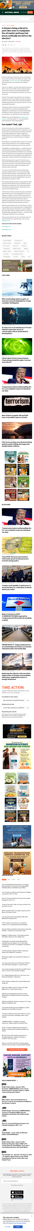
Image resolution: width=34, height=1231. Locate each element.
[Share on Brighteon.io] (6, 45)
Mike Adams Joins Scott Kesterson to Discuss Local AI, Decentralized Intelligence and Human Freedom (17, 1101)
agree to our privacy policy (17, 1223)
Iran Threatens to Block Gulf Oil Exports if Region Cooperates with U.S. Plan (16, 893)
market (11, 50)
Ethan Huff (11, 41)
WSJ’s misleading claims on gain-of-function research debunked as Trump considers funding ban (16, 301)
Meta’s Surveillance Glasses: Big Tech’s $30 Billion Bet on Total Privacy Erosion (14, 988)
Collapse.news (6, 220)
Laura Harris (12, 384)
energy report (23, 48)
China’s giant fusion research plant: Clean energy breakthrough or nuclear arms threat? (16, 360)
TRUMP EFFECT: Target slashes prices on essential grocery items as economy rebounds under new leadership (16, 647)
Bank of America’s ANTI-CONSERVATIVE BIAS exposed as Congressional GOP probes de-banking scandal (16, 617)
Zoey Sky (11, 413)
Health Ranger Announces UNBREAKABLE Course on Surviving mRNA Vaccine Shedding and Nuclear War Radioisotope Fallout (16, 1113)
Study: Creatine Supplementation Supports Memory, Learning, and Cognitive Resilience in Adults (15, 1029)
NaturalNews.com (7, 229)
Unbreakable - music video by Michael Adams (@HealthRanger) (14, 1133)
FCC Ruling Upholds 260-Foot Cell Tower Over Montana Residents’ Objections (15, 976)
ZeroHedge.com (6, 226)
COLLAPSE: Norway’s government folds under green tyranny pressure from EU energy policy (15, 559)
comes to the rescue (15, 80)
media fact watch (24, 50)
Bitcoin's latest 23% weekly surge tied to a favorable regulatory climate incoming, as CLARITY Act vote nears (14, 1036)
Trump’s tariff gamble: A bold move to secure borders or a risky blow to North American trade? (17, 587)
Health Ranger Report (9, 1080)
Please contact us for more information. (12, 717)
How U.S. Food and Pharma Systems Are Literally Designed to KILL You (15, 1124)
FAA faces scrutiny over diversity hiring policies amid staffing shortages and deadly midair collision (17, 444)
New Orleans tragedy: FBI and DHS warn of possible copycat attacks (15, 416)
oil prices (4, 52)
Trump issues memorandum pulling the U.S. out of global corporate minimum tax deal (16, 389)
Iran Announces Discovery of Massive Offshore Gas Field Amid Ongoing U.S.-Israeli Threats (16, 963)
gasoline (17, 49)
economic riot (16, 48)
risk (3, 53)
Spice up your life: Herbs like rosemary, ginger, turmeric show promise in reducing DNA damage (16, 1043)
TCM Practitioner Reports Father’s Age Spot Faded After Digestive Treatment (15, 951)
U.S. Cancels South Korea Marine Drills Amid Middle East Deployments (15, 917)
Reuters (26, 52)
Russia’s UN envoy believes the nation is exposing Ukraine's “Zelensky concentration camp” (16, 929)
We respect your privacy (17, 1185)
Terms (13, 1205)
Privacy (9, 1205)
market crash (16, 50)
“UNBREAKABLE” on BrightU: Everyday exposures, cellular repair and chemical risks (14, 1022)
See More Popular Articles (17, 1049)
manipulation (5, 50)
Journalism (27, 49)
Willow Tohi (11, 325)
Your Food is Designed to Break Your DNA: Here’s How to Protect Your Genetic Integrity (16, 969)
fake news (17, 243)
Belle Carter (11, 439)
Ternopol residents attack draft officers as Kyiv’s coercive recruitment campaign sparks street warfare (16, 1015)
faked (6, 49)
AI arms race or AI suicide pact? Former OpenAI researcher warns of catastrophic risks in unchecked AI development (16, 330)
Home (3, 25)
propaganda (20, 52)
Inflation (21, 49)
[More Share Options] (14, 45)
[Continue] (30, 1181)
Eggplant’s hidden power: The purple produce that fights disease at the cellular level (15, 936)
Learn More (8, 1226)
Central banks (10, 25)
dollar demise (8, 48)
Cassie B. (11, 296)
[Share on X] (11, 45)
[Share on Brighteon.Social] (3, 45)
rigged (30, 52)
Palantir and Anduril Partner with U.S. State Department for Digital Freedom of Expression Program (15, 995)
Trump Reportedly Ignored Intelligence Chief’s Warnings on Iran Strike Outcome (15, 1008)
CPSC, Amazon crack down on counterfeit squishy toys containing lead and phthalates (15, 923)
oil (30, 50)
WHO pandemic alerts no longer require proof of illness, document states (16, 911)
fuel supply (11, 49)
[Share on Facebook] (9, 45)
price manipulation (12, 52)
